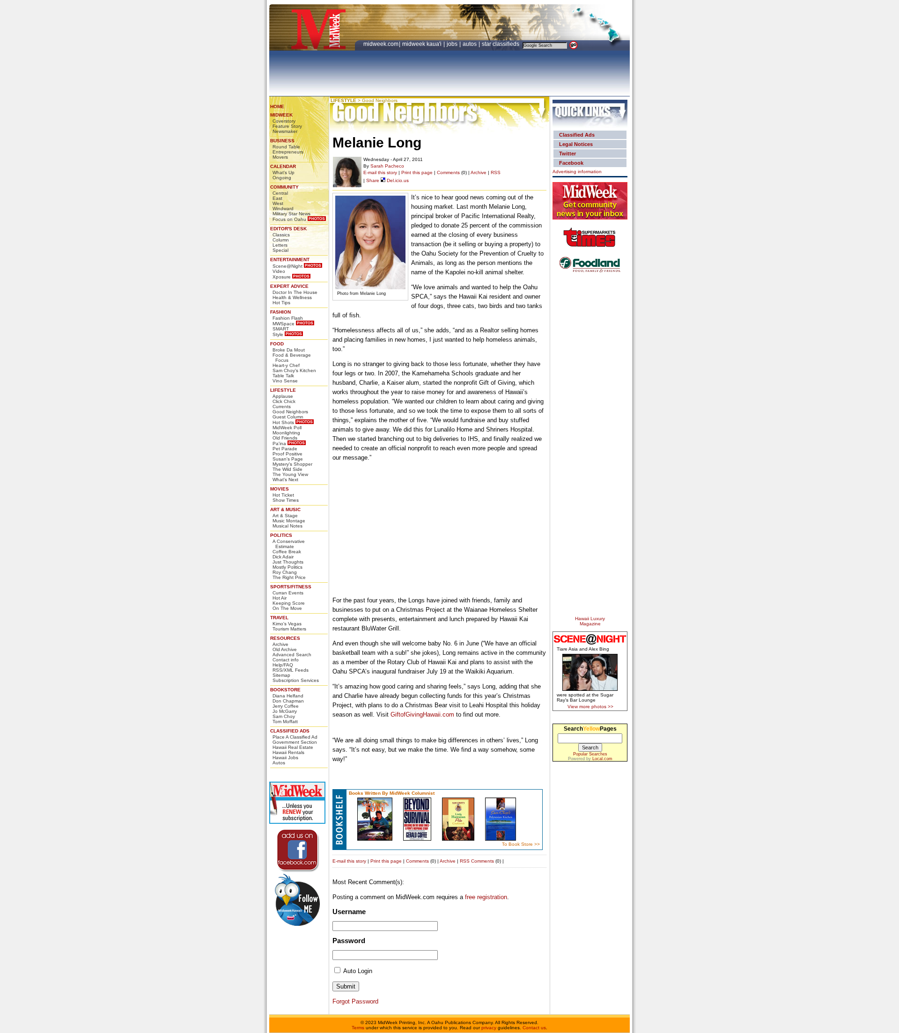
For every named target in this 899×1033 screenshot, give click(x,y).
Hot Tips (281, 302)
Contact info (286, 659)
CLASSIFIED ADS (289, 730)
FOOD (277, 343)
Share (372, 180)
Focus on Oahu (289, 219)
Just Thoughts (288, 561)
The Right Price (289, 577)
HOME (277, 106)
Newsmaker (285, 131)
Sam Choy (284, 716)
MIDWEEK (281, 114)
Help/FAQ (283, 664)
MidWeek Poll (287, 427)
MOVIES (279, 488)
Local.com (602, 758)
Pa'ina (279, 443)
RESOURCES (285, 638)
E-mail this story (380, 172)
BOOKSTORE (285, 689)
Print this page (417, 172)
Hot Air (280, 598)
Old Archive (285, 649)
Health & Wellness (292, 297)
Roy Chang (285, 572)
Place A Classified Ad (295, 737)
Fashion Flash (288, 318)
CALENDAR (283, 166)
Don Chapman (288, 700)
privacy (488, 1027)
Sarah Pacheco (387, 166)
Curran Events (288, 592)
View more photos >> (590, 706)
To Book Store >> (521, 844)
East (277, 198)
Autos (279, 762)
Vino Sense (285, 380)
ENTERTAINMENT (289, 259)
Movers (280, 157)
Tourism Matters (289, 628)
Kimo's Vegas (287, 623)
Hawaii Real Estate (293, 747)
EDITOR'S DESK (288, 228)
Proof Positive (287, 453)
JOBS (453, 44)
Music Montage (289, 520)
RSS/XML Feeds (291, 670)
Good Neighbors (290, 411)
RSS (496, 172)
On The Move (287, 608)
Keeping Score (289, 603)
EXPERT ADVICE (289, 286)
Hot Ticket (283, 495)
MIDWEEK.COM (380, 44)
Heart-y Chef (286, 365)
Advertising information (577, 171)
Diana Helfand (288, 695)
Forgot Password (355, 1001)
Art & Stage (285, 515)
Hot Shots (283, 422)
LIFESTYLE (283, 390)
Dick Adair (283, 556)
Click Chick (284, 401)
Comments (448, 172)
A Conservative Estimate (289, 544)
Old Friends (285, 437)
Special (280, 250)
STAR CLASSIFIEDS (501, 44)
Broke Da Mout (289, 349)
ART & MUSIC (285, 509)
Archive (280, 644)
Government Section (295, 742)
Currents (282, 406)
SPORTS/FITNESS (290, 586)
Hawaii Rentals (288, 752)
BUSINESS (282, 140)
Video (279, 271)
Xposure (282, 276)
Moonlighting (286, 432)
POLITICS (281, 535)
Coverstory (284, 121)
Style (278, 334)
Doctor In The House (295, 292)
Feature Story (287, 126)
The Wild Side (287, 469)
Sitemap (281, 675)
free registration (486, 897)
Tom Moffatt (285, 721)
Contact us (534, 1027)
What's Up (284, 172)
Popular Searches (590, 754)
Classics (281, 234)
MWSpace (284, 323)
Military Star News (291, 213)
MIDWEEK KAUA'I (422, 44)
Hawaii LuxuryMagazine (590, 621)
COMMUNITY (284, 187)
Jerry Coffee (286, 706)
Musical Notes (287, 525)
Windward (283, 208)
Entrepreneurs (288, 151)
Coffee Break (287, 551)
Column (281, 239)
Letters (280, 245)
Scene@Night (287, 266)
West (278, 203)
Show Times (286, 500)
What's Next (285, 479)
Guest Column (288, 416)
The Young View (290, 474)
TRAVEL (279, 617)
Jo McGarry (285, 711)
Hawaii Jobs (285, 757)
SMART (281, 328)
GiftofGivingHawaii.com (422, 714)
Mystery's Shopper (292, 464)
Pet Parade (285, 448)
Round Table (286, 146)
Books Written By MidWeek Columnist (392, 793)
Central (280, 193)
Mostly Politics (287, 567)
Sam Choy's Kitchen (294, 370)
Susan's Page (288, 459)
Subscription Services (296, 680)
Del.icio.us (397, 180)
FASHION (280, 312)
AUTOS (470, 44)
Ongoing (282, 177)
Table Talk (283, 375)
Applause (283, 396)
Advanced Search (292, 654)
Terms (358, 1027)
